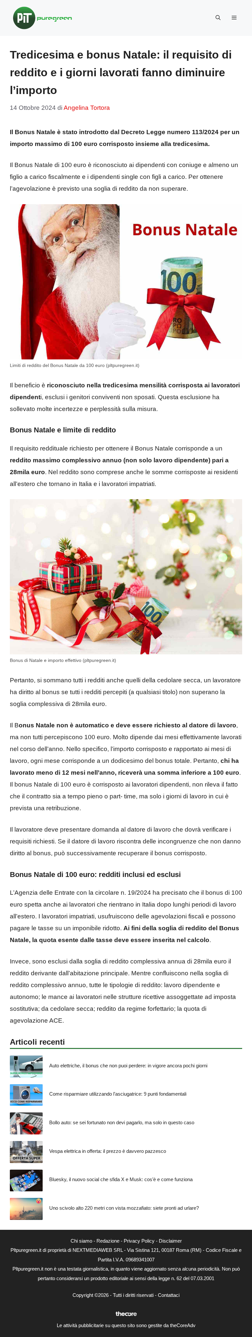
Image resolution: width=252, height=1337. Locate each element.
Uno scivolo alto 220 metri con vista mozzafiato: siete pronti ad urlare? (124, 1208)
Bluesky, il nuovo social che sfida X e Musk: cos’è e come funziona (121, 1179)
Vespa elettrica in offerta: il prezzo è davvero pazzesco (107, 1151)
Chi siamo (81, 1241)
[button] (218, 18)
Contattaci (168, 1295)
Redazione (107, 1241)
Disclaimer (170, 1241)
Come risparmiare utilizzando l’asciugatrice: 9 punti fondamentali (117, 1094)
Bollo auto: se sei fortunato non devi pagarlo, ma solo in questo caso (121, 1122)
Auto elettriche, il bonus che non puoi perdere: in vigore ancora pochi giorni (128, 1065)
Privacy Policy (139, 1241)
